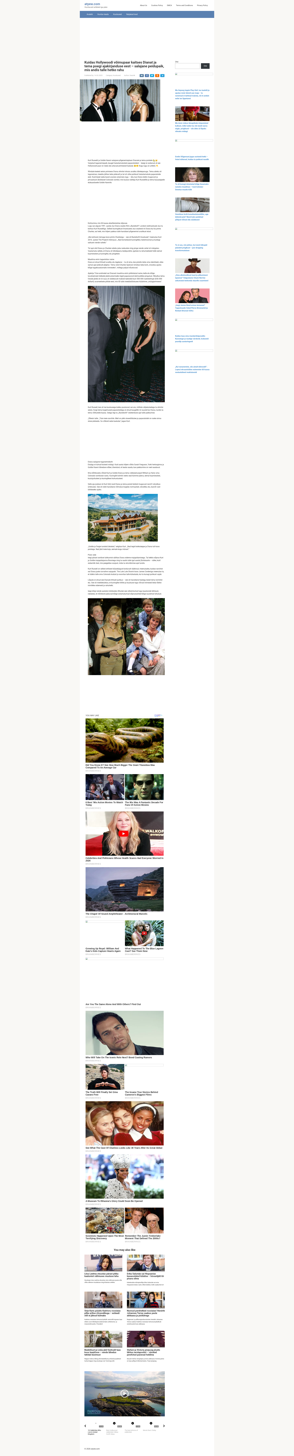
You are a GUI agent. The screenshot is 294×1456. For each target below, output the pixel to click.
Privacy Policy (202, 5)
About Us (143, 5)
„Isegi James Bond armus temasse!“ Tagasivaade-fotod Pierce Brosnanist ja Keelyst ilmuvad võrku (191, 308)
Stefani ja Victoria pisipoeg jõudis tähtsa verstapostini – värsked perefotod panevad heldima (143, 1352)
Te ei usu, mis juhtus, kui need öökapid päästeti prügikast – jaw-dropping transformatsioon (191, 248)
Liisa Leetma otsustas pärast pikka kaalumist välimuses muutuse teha (101, 1274)
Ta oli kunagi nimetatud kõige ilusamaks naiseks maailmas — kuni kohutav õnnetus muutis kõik (192, 187)
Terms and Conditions (184, 5)
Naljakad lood (132, 14)
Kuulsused (117, 14)
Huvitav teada (103, 14)
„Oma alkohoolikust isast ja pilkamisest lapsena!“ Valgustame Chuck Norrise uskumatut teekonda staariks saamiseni (191, 278)
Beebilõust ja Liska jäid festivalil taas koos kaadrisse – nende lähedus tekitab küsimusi (102, 1352)
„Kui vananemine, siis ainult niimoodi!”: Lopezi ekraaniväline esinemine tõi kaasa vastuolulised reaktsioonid (192, 369)
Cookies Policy (157, 5)
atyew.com (92, 4)
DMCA (169, 5)
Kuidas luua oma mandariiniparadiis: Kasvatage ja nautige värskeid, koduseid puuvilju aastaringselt (192, 339)
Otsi (176, 62)
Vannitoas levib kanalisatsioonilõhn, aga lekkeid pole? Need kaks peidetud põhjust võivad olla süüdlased (191, 217)
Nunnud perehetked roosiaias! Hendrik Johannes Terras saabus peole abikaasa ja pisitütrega (146, 1313)
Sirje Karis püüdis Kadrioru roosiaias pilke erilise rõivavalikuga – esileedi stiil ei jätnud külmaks (102, 1313)
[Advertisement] (147, 37)
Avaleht (90, 14)
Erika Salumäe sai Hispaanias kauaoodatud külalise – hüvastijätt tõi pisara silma (145, 1276)
